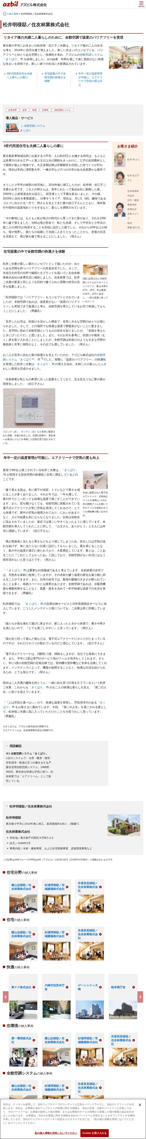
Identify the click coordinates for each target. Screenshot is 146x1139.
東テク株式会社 (21, 987)
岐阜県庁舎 (118, 987)
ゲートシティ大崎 (88, 987)
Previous (6, 997)
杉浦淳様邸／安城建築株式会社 (55, 886)
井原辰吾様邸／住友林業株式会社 (88, 886)
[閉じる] (140, 1105)
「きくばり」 (42, 364)
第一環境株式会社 (21, 1040)
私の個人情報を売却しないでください (56, 1133)
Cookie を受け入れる (95, 1133)
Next (140, 997)
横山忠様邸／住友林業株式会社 (21, 886)
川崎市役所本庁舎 (55, 987)
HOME (5, 14)
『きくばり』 (14, 570)
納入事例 (13, 14)
